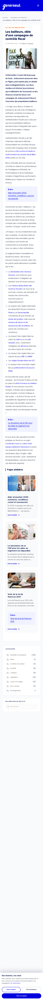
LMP (23, 356)
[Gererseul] (11, 6)
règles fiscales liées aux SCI (23, 360)
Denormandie (23, 312)
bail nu (19, 339)
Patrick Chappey (27, 44)
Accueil (5, 17)
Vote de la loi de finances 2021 (15, 595)
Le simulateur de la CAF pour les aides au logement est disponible (19, 548)
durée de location (15, 319)
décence (24, 346)
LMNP (29, 356)
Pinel (10, 312)
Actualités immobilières (19, 17)
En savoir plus (15, 983)
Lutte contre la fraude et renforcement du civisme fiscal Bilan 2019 (20, 154)
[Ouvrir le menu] (38, 5)
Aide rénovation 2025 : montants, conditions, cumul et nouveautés (18, 499)
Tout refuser (11, 989)
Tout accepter (21, 996)
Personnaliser (31, 989)
